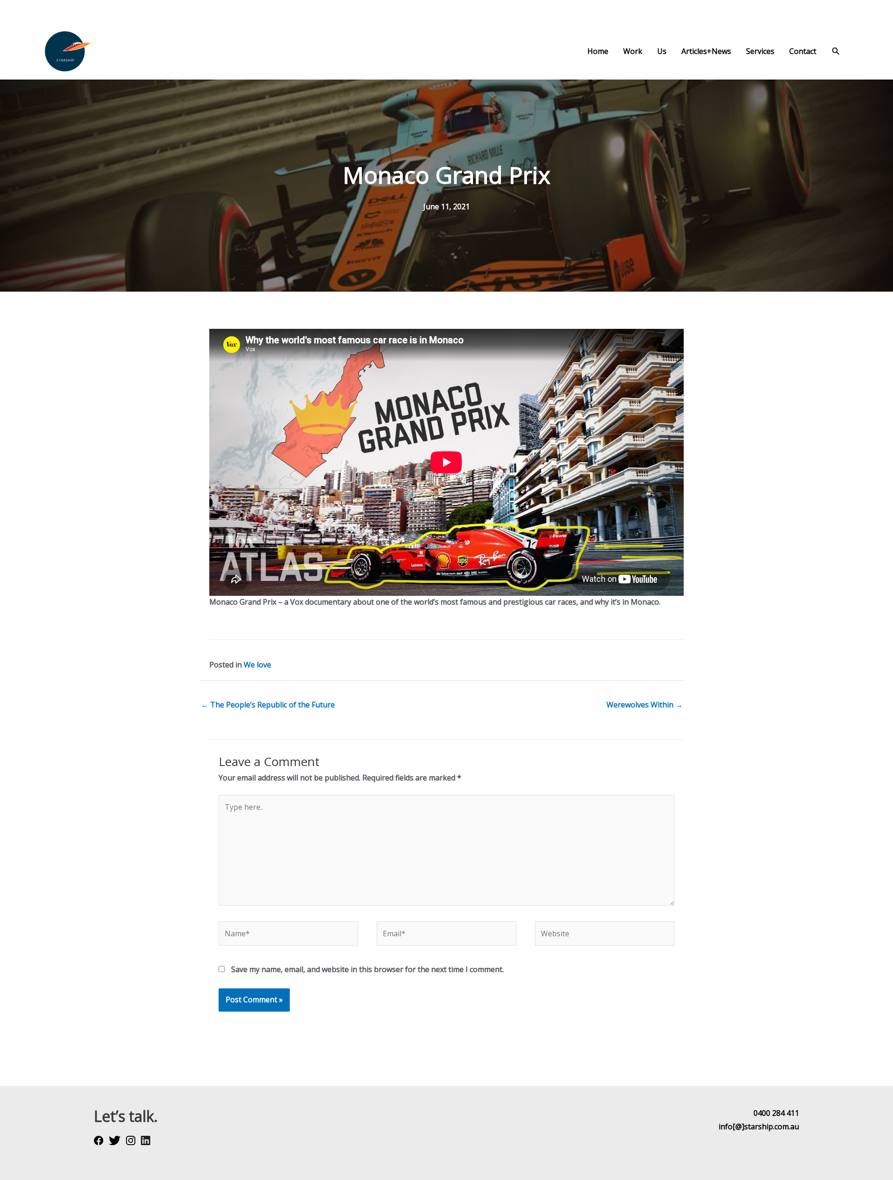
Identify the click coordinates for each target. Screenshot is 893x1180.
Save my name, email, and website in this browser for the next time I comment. (367, 969)
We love (257, 665)
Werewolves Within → (644, 705)
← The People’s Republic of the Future (268, 705)
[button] (836, 51)
